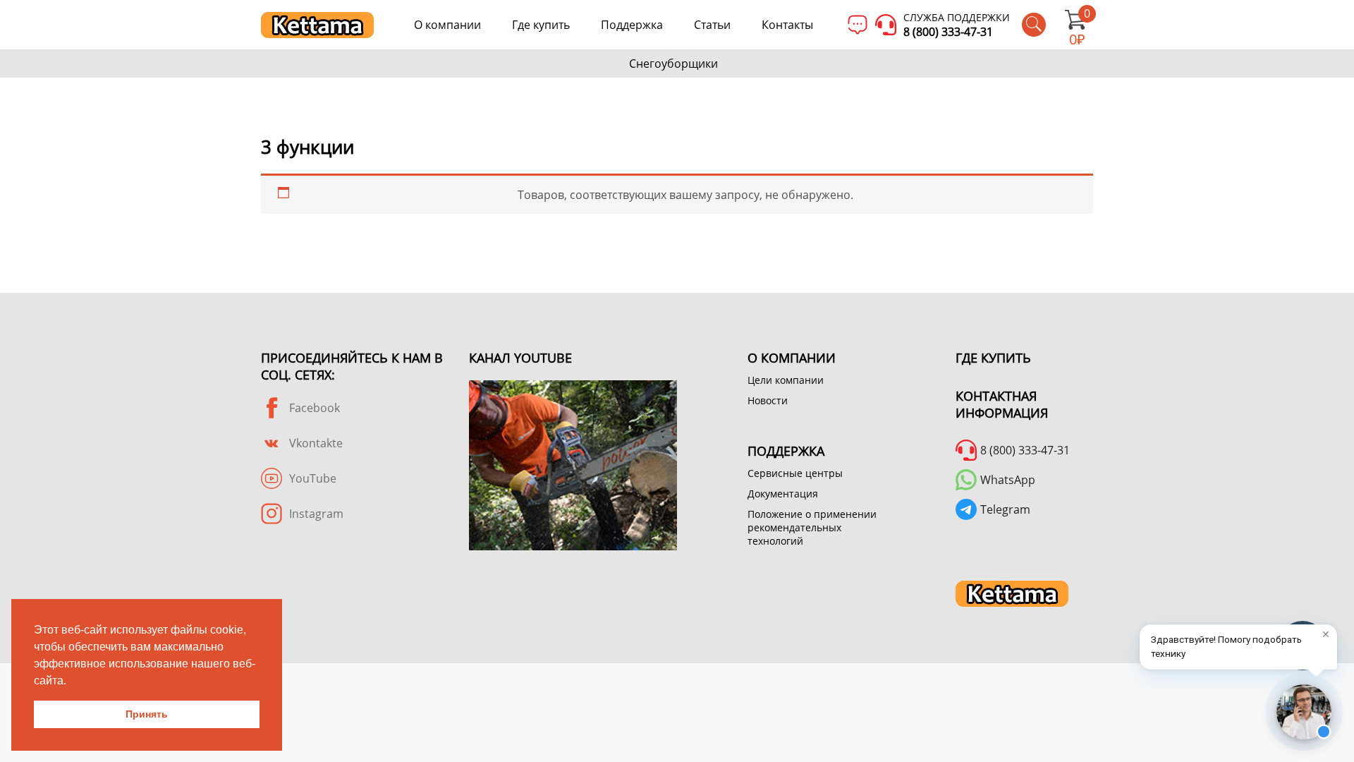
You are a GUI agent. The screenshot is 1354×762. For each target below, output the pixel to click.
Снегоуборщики (673, 63)
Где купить (541, 24)
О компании (447, 24)
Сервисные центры (795, 473)
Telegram (1005, 509)
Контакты (787, 24)
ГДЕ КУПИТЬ (993, 357)
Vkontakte (316, 443)
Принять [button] (147, 714)
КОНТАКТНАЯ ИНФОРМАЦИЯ (1002, 404)
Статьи (712, 24)
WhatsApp (1007, 480)
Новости (768, 400)
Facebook (314, 408)
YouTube (312, 478)
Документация (783, 493)
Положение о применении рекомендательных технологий (812, 527)
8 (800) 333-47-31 (948, 32)
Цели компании (786, 380)
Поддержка (632, 24)
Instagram (316, 513)
